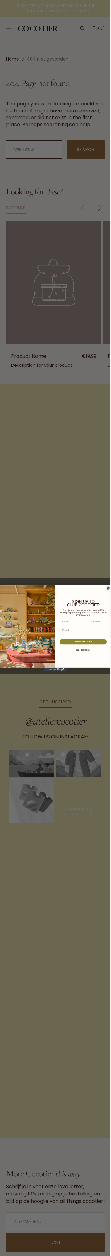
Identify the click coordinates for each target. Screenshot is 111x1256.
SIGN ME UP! (81, 641)
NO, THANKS (81, 650)
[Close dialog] (105, 588)
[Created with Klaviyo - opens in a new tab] (53, 669)
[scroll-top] (92, 1242)
